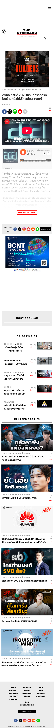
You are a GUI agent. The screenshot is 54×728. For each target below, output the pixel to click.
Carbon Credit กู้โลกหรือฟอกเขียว (19, 621)
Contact (40, 696)
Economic (9, 344)
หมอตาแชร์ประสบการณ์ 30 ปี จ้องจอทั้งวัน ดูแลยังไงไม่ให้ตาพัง (22, 458)
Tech (19, 344)
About (27, 696)
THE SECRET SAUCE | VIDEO (16, 89)
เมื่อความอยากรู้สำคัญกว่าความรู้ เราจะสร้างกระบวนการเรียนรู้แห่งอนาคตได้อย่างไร (23, 663)
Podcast (36, 89)
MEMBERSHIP (45, 229)
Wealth (27, 687)
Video (27, 690)
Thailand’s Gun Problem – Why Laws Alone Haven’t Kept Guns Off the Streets (15, 362)
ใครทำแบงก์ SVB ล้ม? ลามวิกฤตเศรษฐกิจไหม (24, 581)
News (13, 687)
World (7, 372)
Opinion (13, 693)
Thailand (18, 372)
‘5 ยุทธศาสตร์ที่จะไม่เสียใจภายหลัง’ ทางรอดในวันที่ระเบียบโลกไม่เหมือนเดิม (14, 377)
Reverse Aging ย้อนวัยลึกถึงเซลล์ (19, 498)
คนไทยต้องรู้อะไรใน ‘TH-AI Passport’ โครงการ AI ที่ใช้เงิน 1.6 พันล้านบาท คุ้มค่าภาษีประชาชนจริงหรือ (15, 349)
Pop (41, 687)
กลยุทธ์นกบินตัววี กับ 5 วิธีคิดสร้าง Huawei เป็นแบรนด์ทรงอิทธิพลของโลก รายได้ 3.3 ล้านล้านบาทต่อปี (24, 540)
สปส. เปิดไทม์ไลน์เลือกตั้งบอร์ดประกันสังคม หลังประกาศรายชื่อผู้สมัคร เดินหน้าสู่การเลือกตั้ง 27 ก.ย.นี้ (15, 407)
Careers (27, 693)
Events (41, 693)
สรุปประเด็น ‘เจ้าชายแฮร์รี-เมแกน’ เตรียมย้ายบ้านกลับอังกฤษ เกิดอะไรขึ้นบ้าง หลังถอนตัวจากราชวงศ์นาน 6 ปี (15, 392)
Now (41, 690)
